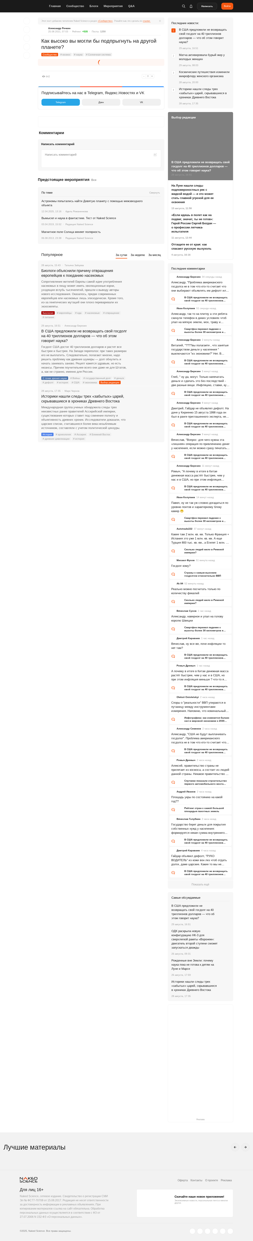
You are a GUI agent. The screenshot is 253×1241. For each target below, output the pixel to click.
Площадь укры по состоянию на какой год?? (197, 799)
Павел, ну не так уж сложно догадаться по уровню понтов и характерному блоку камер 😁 (199, 507)
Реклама (226, 1180)
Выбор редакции (110, 382)
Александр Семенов (189, 728)
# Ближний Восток (100, 434)
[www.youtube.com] (207, 1231)
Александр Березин (189, 276)
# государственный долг (97, 378)
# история (62, 382)
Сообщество (75, 6)
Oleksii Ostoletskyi (188, 697)
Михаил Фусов (186, 560)
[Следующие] (245, 1147)
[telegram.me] (223, 1231)
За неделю (138, 255)
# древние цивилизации (56, 438)
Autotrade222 (184, 528)
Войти (227, 6)
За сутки (121, 255)
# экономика (90, 382)
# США (75, 382)
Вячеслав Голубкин (188, 819)
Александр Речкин (59, 28)
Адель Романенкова (76, 211)
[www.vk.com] (200, 1231)
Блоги (93, 6)
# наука (78, 54)
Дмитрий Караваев (188, 638)
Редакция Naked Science (79, 224)
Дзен (101, 102)
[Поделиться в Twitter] (26, 38)
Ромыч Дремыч (186, 665)
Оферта (183, 1180)
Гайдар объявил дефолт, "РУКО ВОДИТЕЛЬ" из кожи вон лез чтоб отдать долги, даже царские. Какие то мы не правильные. (199, 860)
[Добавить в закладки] (26, 21)
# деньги (119, 378)
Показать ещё (200, 884)
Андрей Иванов (186, 791)
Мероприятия (113, 6)
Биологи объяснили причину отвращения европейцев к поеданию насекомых (77, 273)
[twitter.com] (192, 1231)
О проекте (211, 1180)
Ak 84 (180, 583)
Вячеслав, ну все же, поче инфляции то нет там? (198, 646)
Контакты (196, 1180)
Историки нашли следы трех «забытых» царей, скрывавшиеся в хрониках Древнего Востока (82, 398)
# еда (78, 313)
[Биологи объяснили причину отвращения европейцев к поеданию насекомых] (146, 283)
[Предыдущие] (235, 1147)
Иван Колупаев (186, 308)
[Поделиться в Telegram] (26, 46)
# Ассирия (80, 434)
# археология (63, 434)
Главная (55, 6)
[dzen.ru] (215, 1231)
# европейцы (64, 313)
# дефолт (48, 382)
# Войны (75, 378)
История (47, 434)
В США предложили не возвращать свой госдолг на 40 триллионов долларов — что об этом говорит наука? (84, 336)
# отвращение (111, 313)
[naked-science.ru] (230, 1231)
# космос (65, 54)
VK (141, 102)
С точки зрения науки (55, 378)
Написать (207, 6)
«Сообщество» (105, 21)
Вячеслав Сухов (187, 610)
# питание (48, 317)
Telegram (61, 102)
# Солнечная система (98, 54)
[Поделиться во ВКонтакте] (26, 55)
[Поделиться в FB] (26, 29)
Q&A (131, 6)
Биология (48, 313)
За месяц (154, 255)
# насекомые (92, 313)
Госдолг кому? (181, 565)
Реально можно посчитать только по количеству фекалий (195, 591)
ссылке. (147, 21)
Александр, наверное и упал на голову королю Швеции (197, 618)
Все (93, 180)
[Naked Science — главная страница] (33, 6)
